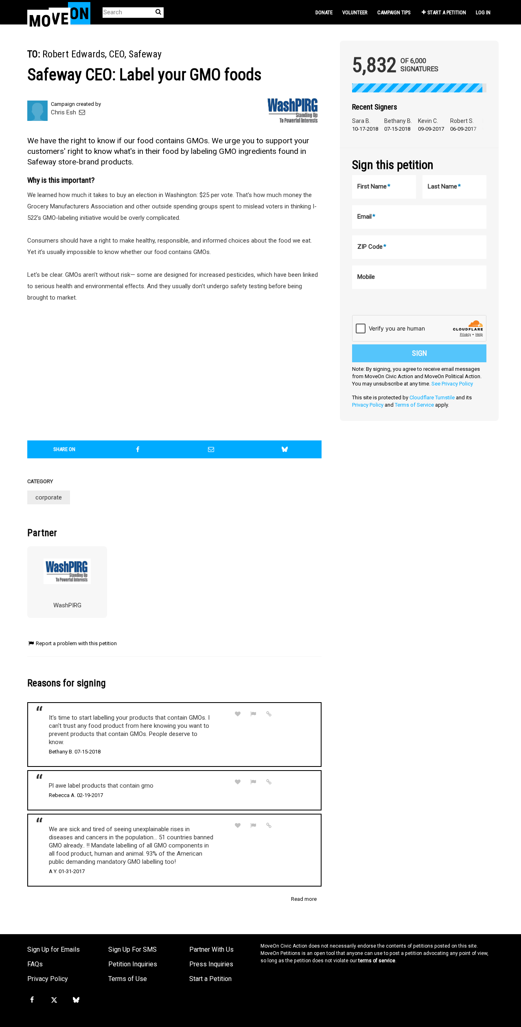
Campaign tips (393, 12)
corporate (48, 497)
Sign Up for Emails (53, 949)
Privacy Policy (367, 405)
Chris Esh (64, 112)
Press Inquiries (211, 964)
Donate (324, 12)
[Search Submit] (158, 12)
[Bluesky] (76, 1000)
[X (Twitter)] (53, 1000)
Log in (483, 12)
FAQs (35, 964)
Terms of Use (127, 979)
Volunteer (355, 12)
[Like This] (238, 714)
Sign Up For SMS (132, 949)
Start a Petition (446, 12)
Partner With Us (211, 949)
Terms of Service (414, 405)
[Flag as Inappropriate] (254, 714)
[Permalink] (269, 714)
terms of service (376, 960)
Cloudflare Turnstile (432, 397)
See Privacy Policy (452, 384)
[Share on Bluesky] (285, 449)
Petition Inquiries (132, 964)
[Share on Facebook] (138, 449)
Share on (64, 449)
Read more (304, 899)
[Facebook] (31, 1000)
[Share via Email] (211, 449)
